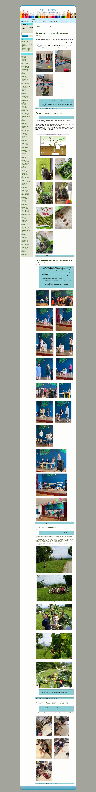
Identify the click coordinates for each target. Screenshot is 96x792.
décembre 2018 (25, 177)
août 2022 (24, 117)
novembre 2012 (25, 244)
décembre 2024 (25, 82)
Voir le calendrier (25, 30)
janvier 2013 (25, 241)
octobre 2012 (25, 245)
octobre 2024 (25, 84)
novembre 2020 (25, 147)
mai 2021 (24, 139)
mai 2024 (24, 90)
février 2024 (25, 94)
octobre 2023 (25, 100)
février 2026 (25, 63)
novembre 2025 (25, 67)
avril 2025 (24, 76)
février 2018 (25, 190)
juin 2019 (24, 168)
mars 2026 (24, 62)
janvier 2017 (25, 208)
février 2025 (25, 79)
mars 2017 (24, 206)
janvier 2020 (25, 160)
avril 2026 (24, 60)
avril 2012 (24, 254)
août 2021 (24, 134)
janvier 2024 (25, 96)
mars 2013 (24, 238)
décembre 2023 (25, 97)
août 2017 (24, 198)
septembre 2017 (26, 197)
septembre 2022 (26, 116)
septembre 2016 (26, 214)
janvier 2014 (25, 224)
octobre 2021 (25, 131)
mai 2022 (24, 121)
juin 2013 (24, 234)
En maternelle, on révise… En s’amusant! (52, 33)
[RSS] (21, 788)
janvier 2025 (25, 80)
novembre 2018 (25, 178)
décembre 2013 (25, 225)
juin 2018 (24, 184)
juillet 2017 (24, 200)
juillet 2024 (24, 87)
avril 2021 (24, 140)
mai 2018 (24, 186)
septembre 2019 (26, 166)
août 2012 (24, 248)
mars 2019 (24, 173)
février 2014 (25, 223)
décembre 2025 (25, 66)
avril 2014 (24, 220)
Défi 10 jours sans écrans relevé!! (26, 50)
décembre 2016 (25, 210)
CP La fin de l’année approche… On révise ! (53, 703)
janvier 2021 (25, 144)
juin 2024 (24, 89)
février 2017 (25, 207)
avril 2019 (24, 171)
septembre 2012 (26, 247)
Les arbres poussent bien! (45, 528)
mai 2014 (24, 218)
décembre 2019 (25, 161)
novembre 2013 (25, 227)
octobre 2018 (25, 180)
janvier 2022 (25, 127)
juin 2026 (24, 57)
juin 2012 (24, 251)
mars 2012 (24, 255)
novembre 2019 (25, 163)
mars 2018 (24, 188)
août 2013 (24, 231)
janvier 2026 (25, 64)
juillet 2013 (24, 233)
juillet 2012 (24, 250)
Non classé (43, 108)
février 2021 (25, 143)
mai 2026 (24, 59)
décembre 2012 (25, 243)
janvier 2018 (25, 191)
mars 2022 (24, 124)
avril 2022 (24, 123)
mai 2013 (24, 235)
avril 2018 (24, 187)
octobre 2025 (25, 69)
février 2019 (25, 174)
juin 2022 (24, 120)
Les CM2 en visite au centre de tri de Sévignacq (27, 45)
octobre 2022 (25, 114)
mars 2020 (24, 159)
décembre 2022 (25, 112)
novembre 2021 (25, 130)
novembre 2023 (25, 99)
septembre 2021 (26, 133)
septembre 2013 (26, 230)
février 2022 (25, 126)
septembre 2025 (26, 70)
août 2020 (24, 151)
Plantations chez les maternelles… (49, 113)
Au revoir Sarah (25, 42)
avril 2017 (24, 204)
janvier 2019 (25, 176)
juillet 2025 (24, 72)
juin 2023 (24, 104)
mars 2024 (24, 93)
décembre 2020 (25, 146)
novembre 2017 (25, 194)
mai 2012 (24, 253)
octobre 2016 (25, 213)
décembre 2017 (25, 193)
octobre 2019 (25, 164)
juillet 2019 (24, 167)
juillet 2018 (24, 183)
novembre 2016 (25, 211)
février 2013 (25, 240)
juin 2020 (24, 154)
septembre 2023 (26, 102)
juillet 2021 (24, 136)
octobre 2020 (25, 149)
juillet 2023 (24, 103)
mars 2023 (24, 109)
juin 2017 (24, 201)
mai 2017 (24, 203)
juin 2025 (24, 73)
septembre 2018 (26, 181)
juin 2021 (24, 137)
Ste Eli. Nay (48, 10)
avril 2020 (24, 157)
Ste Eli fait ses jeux (26, 48)
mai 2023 (24, 106)
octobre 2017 (25, 196)
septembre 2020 (26, 150)
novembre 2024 (25, 83)
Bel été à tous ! (25, 41)
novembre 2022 (25, 113)
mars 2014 (24, 221)
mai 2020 (24, 156)
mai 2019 (24, 170)
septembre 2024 (26, 86)
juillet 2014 (24, 216)
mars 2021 (24, 141)
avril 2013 (24, 237)
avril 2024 (24, 92)
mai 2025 (24, 74)
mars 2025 (24, 77)
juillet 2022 (24, 119)
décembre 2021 (25, 129)
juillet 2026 (24, 56)
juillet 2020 (24, 153)
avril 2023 (24, 107)
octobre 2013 (25, 228)
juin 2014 (24, 217)
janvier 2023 (25, 110)
